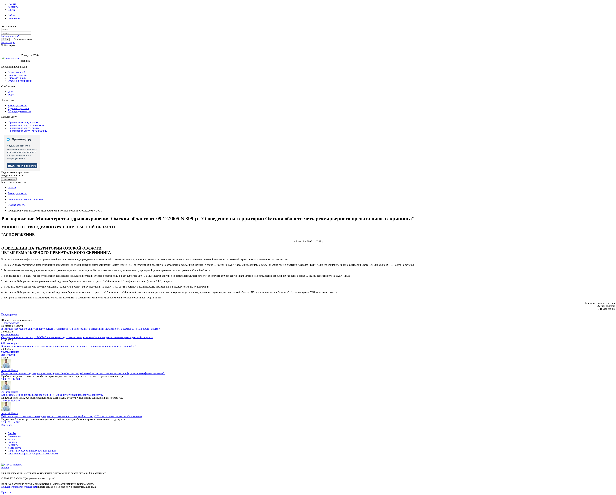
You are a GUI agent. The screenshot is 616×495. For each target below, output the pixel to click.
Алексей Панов (9, 370)
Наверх (5, 467)
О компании (14, 436)
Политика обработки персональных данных (32, 450)
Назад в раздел (9, 314)
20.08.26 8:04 (8, 400)
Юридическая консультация (23, 122)
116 (18, 400)
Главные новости (17, 75)
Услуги (11, 439)
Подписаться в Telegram (22, 165)
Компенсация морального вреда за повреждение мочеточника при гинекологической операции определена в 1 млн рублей (68, 346)
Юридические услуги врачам (23, 128)
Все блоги (6, 425)
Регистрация (14, 18)
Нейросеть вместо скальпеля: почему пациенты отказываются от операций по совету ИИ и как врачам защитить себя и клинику (71, 416)
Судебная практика (18, 108)
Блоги (11, 91)
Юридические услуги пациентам (26, 125)
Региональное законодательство (25, 199)
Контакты (13, 6)
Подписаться (9, 179)
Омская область (16, 204)
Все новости (8, 354)
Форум (11, 94)
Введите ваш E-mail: (12, 175)
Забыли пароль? (10, 36)
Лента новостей (16, 72)
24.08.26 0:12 (8, 379)
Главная (12, 187)
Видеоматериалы (17, 78)
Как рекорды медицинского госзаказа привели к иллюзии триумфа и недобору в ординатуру (52, 394)
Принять (6, 492)
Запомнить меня (22, 39)
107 (18, 422)
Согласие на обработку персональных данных (33, 453)
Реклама (12, 442)
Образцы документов (19, 111)
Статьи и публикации (20, 80)
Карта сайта (14, 447)
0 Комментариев (10, 334)
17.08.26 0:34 (8, 422)
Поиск (11, 9)
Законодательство (17, 105)
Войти (11, 15)
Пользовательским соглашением (19, 486)
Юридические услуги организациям (27, 130)
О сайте (12, 4)
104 (18, 379)
